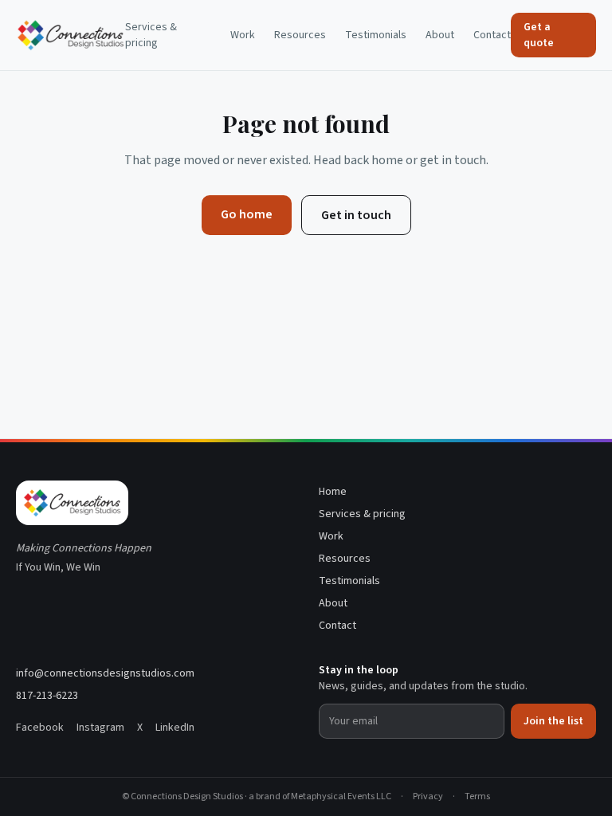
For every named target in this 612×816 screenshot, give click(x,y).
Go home (247, 214)
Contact (492, 35)
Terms (477, 796)
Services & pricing (151, 35)
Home (333, 492)
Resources (300, 35)
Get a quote (539, 35)
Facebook (40, 728)
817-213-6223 (47, 696)
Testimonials (375, 35)
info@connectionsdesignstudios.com (105, 673)
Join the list (553, 721)
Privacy (428, 796)
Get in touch (356, 215)
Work (242, 35)
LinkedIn (174, 728)
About (440, 35)
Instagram (100, 728)
